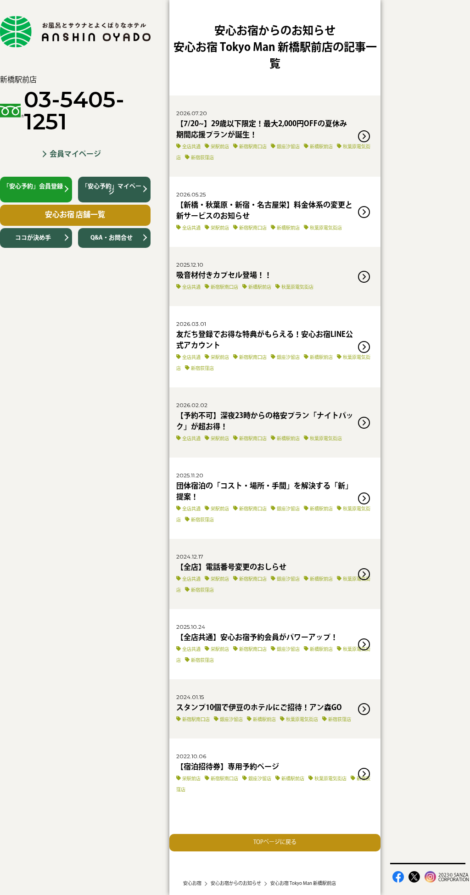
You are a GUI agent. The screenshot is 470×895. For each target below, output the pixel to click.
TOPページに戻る (275, 842)
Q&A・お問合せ (111, 238)
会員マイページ (75, 154)
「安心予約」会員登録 (33, 186)
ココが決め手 (33, 238)
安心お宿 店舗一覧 (75, 215)
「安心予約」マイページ (111, 189)
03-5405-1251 (74, 110)
